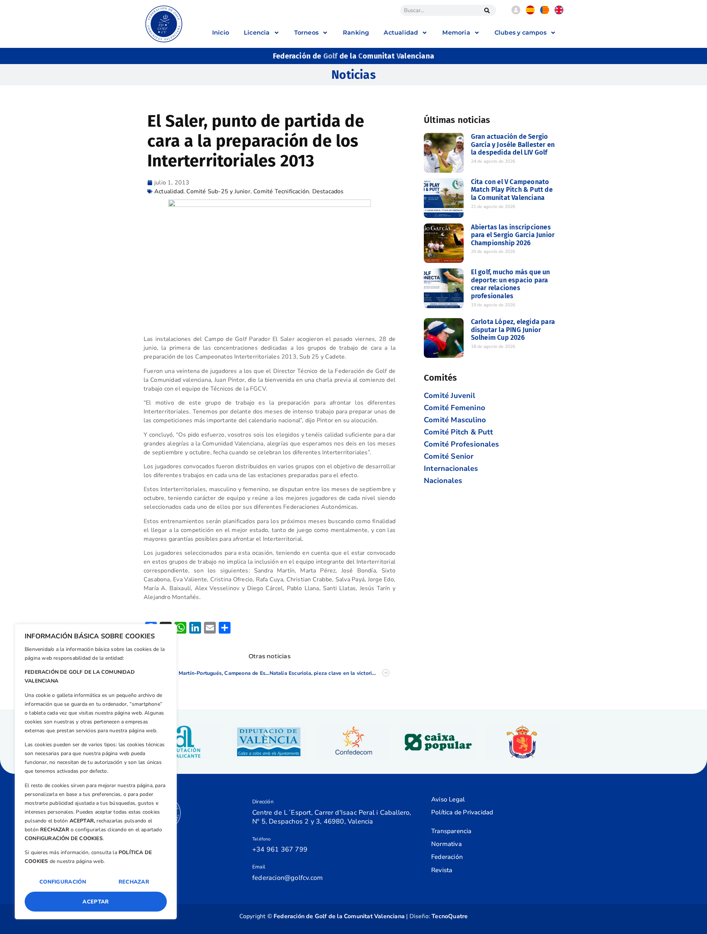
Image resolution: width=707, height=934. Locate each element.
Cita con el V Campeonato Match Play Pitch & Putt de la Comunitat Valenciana (512, 190)
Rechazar (134, 881)
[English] (559, 12)
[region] (96, 771)
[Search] (487, 10)
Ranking (356, 32)
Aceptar (95, 901)
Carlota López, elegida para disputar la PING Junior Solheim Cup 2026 (513, 330)
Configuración (62, 881)
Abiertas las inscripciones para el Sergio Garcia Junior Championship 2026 (513, 235)
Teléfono (261, 839)
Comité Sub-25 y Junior (218, 191)
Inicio (220, 32)
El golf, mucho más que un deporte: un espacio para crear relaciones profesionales (510, 284)
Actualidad (168, 191)
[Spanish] (530, 12)
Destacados (328, 191)
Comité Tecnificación (281, 191)
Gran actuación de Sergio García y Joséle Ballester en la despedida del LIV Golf (513, 144)
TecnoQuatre (450, 916)
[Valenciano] (544, 12)
